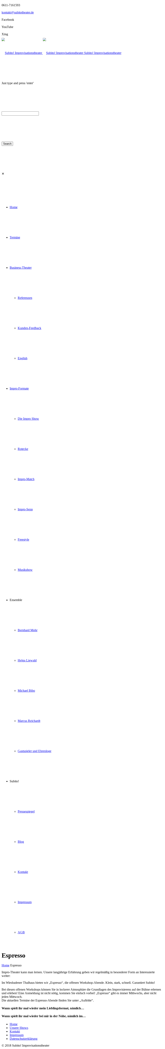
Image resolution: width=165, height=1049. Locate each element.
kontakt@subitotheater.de (18, 12)
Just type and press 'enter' (18, 83)
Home (5, 965)
